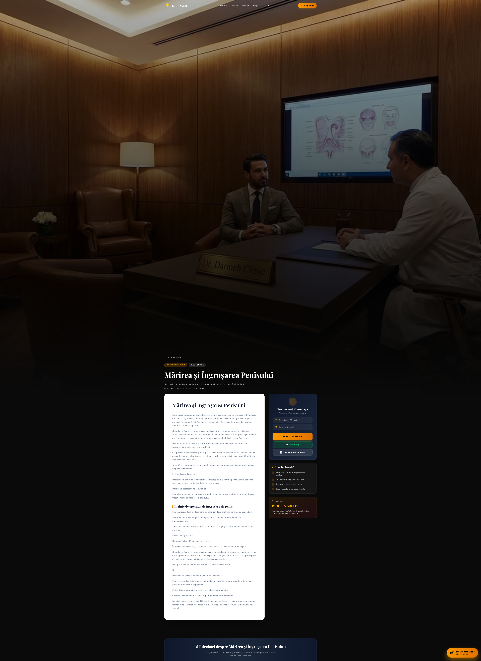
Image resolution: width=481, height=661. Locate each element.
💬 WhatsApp (292, 444)
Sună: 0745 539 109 (292, 436)
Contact (267, 5)
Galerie (245, 5)
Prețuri (256, 5)
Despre (235, 5)
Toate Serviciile (172, 357)
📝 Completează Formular (292, 452)
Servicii (221, 5)
